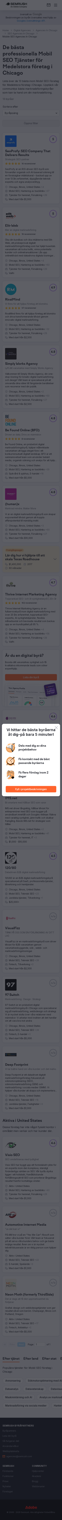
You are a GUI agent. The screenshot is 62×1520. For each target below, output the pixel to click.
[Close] (56, 727)
